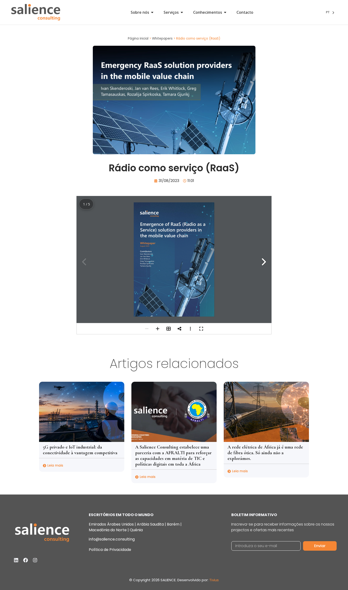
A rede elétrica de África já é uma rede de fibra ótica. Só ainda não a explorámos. (265, 452)
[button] (263, 262)
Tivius (214, 579)
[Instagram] (35, 560)
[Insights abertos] (225, 12)
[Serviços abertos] (182, 12)
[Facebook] (25, 560)
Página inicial (138, 38)
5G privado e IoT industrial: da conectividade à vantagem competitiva (80, 450)
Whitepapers (162, 38)
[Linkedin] (16, 560)
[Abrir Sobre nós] (152, 12)
